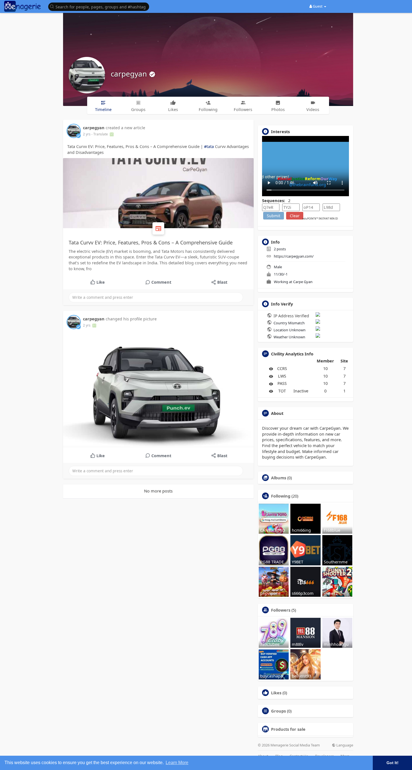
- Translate (100, 134)
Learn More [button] (177, 762)
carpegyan (130, 74)
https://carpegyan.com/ (294, 256)
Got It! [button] (392, 762)
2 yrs (87, 134)
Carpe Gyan (303, 281)
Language (344, 745)
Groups (278, 711)
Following (280, 496)
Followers (280, 610)
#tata (209, 146)
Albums (278, 477)
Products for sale (288, 729)
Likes (276, 692)
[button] (100, 6)
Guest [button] (317, 6)
